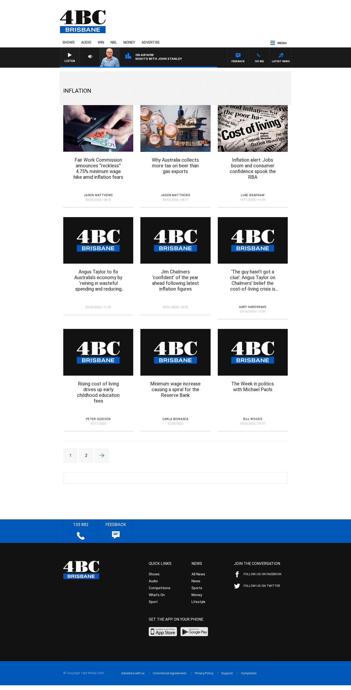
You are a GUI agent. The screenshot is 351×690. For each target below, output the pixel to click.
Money (129, 42)
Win (101, 42)
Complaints (249, 673)
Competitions (159, 588)
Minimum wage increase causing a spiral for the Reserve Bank (175, 389)
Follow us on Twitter (262, 586)
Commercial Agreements (170, 673)
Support (227, 673)
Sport (153, 602)
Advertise (151, 42)
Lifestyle (198, 602)
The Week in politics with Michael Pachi (252, 386)
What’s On (157, 595)
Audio (86, 42)
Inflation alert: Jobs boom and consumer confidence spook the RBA (253, 168)
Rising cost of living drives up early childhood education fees (98, 392)
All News (198, 574)
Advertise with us (133, 673)
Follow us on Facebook (263, 574)
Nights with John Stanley (158, 59)
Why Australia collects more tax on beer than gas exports (175, 165)
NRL (114, 42)
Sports (196, 588)
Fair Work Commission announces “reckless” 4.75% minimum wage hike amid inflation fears (98, 168)
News (195, 581)
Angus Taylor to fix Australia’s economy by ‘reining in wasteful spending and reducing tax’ (98, 280)
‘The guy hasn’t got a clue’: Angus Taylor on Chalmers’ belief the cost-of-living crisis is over (252, 280)
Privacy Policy (204, 673)
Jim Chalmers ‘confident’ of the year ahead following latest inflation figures (175, 280)
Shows (69, 42)
